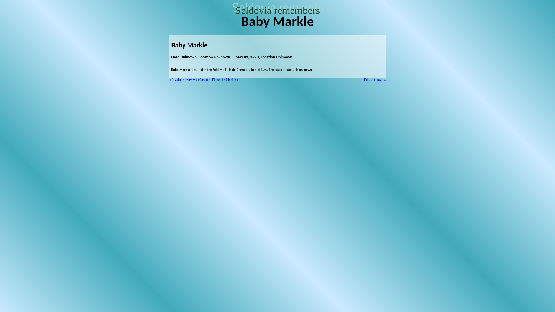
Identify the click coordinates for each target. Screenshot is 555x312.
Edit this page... (375, 80)
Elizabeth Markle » (225, 80)
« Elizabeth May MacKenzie (188, 80)
